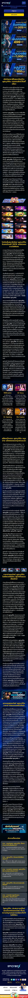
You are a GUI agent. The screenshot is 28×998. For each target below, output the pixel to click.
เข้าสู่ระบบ (14, 11)
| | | (24, 3)
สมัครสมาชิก (14, 15)
